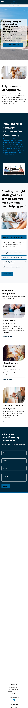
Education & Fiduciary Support (13, 267)
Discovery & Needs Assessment (13, 237)
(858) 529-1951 (15, 687)
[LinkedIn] (14, 700)
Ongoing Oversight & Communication (10, 262)
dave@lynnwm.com (14, 697)
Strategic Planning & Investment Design (13, 252)
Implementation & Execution (12, 257)
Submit (5, 486)
